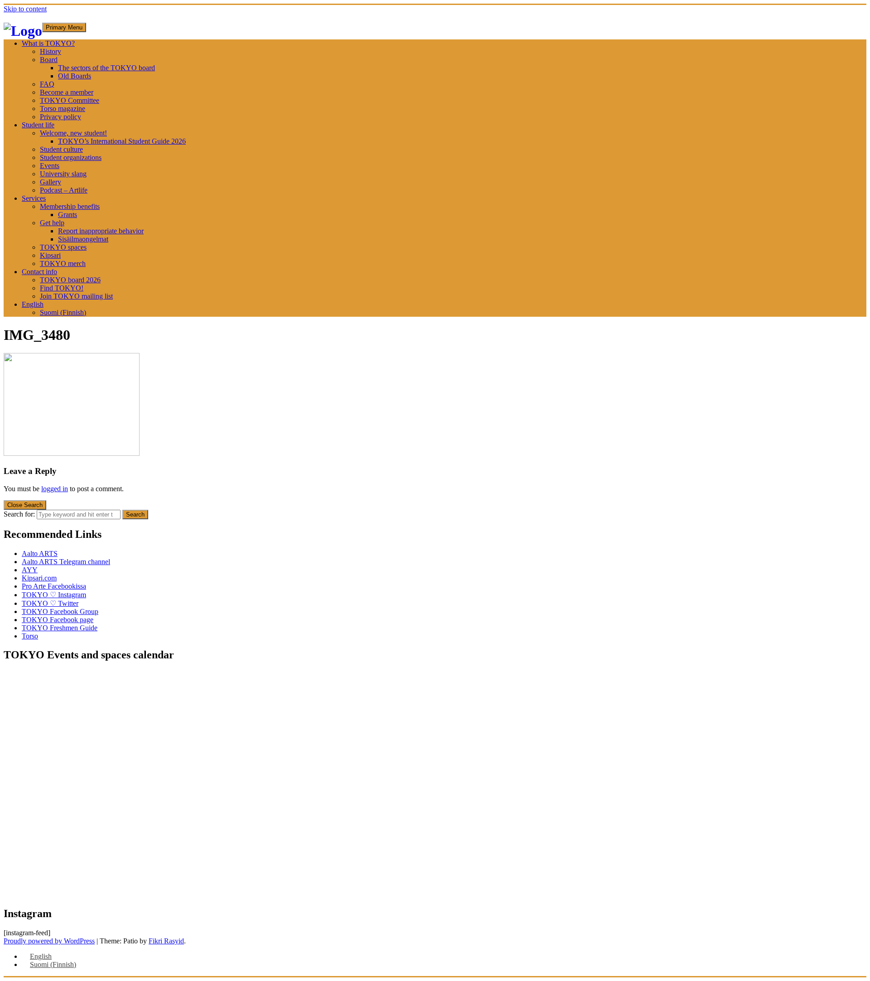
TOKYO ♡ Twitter (50, 603)
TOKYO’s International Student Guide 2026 (122, 141)
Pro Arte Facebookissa (54, 586)
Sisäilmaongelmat (83, 239)
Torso (30, 636)
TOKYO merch (63, 263)
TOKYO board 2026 (70, 280)
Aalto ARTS (40, 553)
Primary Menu (64, 27)
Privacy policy (60, 117)
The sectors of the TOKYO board (106, 68)
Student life (38, 125)
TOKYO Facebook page (57, 619)
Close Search (25, 505)
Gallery (50, 182)
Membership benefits (70, 206)
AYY (30, 570)
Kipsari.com (39, 578)
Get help (52, 223)
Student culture (61, 149)
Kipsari (50, 255)
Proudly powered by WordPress (49, 941)
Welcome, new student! (73, 133)
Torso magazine (62, 108)
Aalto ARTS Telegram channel (66, 561)
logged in (54, 489)
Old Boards (74, 76)
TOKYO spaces (63, 247)
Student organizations (71, 157)
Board (49, 59)
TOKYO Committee (69, 100)
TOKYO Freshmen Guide (59, 628)
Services (34, 198)
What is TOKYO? (48, 43)
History (50, 51)
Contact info (39, 271)
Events (49, 165)
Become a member (66, 92)
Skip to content (25, 9)
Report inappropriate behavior (101, 231)
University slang (63, 174)
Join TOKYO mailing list (76, 296)
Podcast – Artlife (63, 190)
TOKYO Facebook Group (60, 611)
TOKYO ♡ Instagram (54, 595)
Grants (67, 214)
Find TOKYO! (61, 288)
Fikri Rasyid (166, 941)
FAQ (47, 84)
